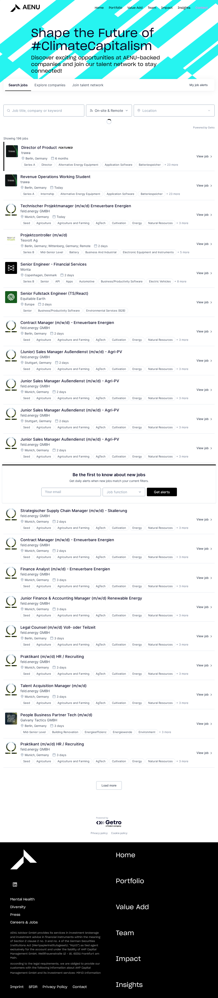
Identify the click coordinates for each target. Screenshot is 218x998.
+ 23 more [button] (171, 164)
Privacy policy (99, 833)
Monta (25, 269)
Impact (167, 7)
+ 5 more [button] (183, 252)
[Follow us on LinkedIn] (15, 884)
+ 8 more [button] (180, 281)
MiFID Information (88, 973)
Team (152, 7)
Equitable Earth (32, 298)
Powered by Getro (204, 127)
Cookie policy (119, 833)
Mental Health (22, 899)
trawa (25, 153)
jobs (18, 85)
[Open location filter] (209, 110)
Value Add (135, 7)
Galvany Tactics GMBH (38, 720)
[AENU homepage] (22, 7)
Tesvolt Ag (29, 240)
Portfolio (115, 7)
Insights (184, 7)
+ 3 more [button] (182, 223)
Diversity (18, 907)
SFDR (33, 987)
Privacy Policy (55, 987)
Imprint (17, 987)
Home (99, 7)
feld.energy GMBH (35, 211)
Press (15, 914)
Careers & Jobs (24, 922)
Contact (201, 7)
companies (49, 85)
